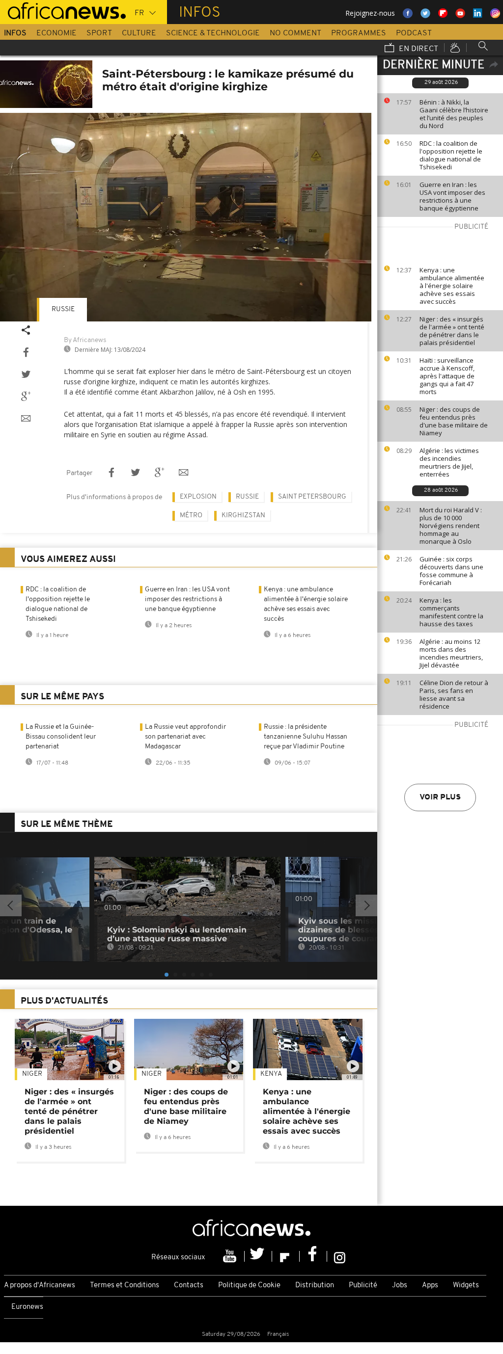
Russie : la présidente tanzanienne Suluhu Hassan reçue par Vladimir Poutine (305, 736)
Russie (63, 309)
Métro (191, 515)
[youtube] (231, 1256)
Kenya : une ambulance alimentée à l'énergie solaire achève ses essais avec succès (451, 285)
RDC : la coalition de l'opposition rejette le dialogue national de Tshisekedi (450, 155)
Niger (32, 1074)
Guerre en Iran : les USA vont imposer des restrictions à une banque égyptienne (452, 196)
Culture (139, 33)
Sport (99, 33)
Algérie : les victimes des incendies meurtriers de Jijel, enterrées (449, 462)
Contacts (188, 1285)
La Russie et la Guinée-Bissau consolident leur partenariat (61, 736)
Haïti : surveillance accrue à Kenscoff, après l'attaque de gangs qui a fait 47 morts (447, 376)
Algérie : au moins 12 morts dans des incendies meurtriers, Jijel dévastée (451, 653)
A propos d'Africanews (39, 1285)
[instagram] (339, 1256)
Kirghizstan (243, 515)
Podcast (414, 33)
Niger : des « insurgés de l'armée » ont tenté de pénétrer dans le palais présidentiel (451, 330)
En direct (417, 49)
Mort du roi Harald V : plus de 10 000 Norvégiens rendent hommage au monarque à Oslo (450, 525)
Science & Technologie (213, 33)
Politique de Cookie (249, 1285)
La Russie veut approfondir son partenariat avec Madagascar (185, 736)
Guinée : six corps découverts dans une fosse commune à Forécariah (451, 570)
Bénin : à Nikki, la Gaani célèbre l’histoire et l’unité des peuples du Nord (453, 114)
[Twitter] (258, 1256)
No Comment (295, 33)
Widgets (466, 1285)
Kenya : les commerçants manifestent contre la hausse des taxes (451, 612)
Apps (430, 1285)
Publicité (363, 1285)
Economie (56, 33)
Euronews (27, 1307)
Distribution (314, 1285)
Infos (15, 33)
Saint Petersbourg (312, 497)
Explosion (198, 497)
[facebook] (313, 1256)
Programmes (358, 33)
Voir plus (440, 797)
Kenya (271, 1074)
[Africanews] (63, 10)
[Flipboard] (286, 1256)
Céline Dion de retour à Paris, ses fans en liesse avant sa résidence (453, 694)
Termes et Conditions (124, 1285)
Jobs (399, 1285)
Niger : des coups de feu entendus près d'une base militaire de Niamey (453, 421)
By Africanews (85, 340)
